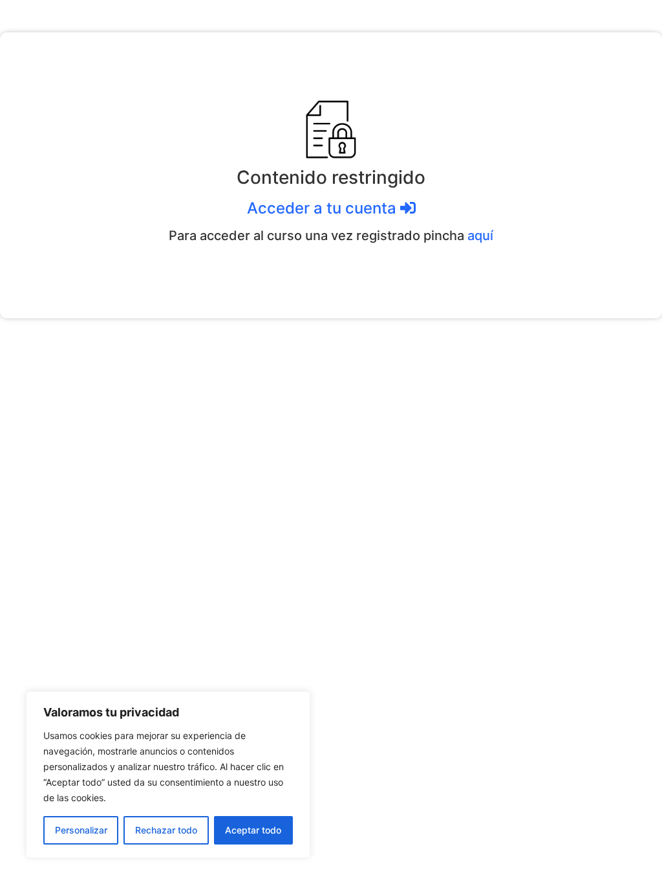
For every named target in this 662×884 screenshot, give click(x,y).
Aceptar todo (253, 829)
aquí (480, 235)
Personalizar (81, 829)
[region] (168, 774)
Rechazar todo (166, 829)
